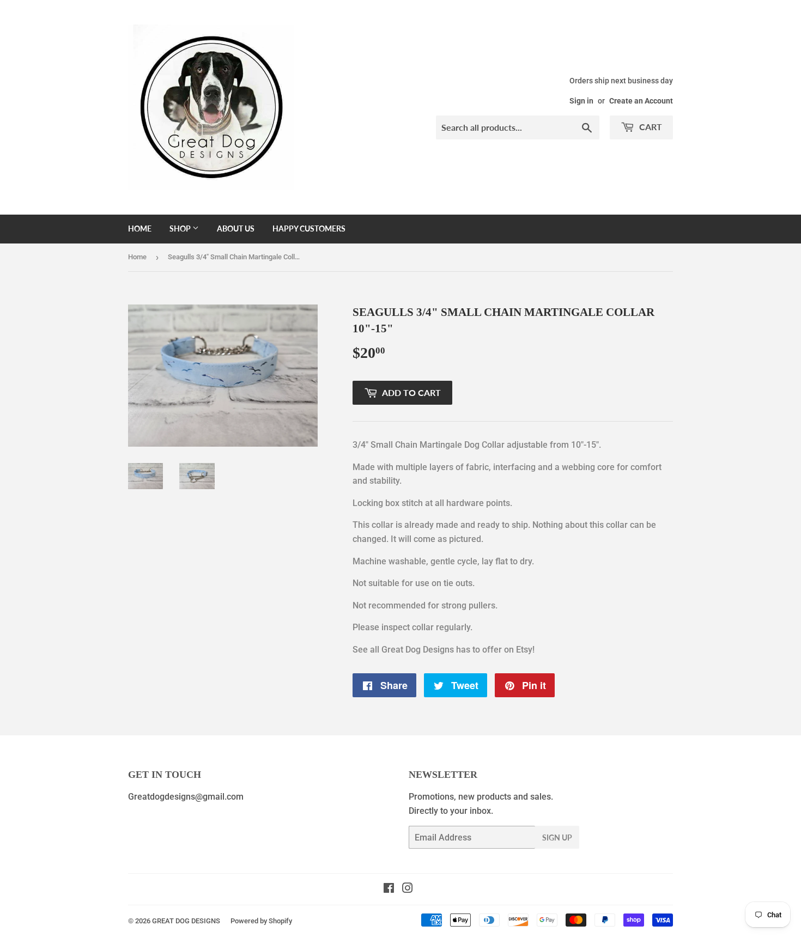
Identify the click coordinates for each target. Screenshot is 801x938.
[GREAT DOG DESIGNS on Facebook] (389, 889)
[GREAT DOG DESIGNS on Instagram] (407, 889)
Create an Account (641, 100)
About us (235, 228)
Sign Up (557, 837)
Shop (180, 228)
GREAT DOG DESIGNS (186, 921)
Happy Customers (308, 228)
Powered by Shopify (261, 921)
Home (139, 228)
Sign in (581, 100)
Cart (649, 126)
